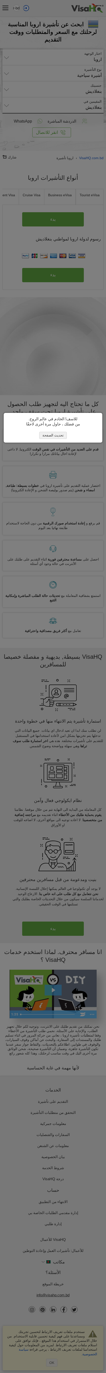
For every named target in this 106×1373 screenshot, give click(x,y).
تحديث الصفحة (53, 435)
